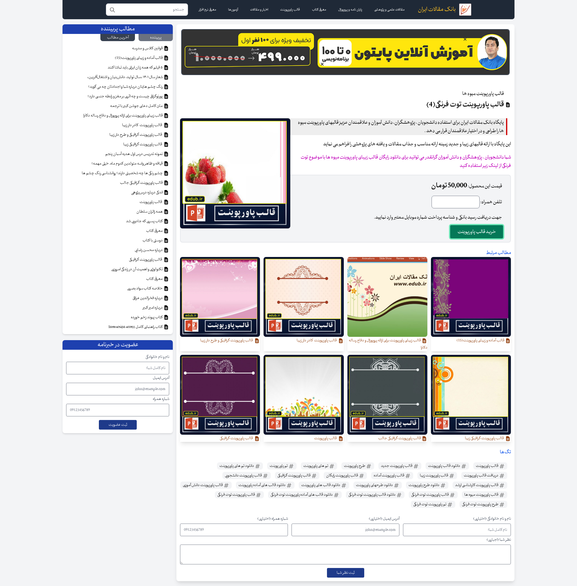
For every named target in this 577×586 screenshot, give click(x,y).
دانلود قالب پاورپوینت (444, 466)
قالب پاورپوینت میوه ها (481, 494)
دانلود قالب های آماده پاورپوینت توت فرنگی (301, 494)
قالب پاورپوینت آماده (389, 475)
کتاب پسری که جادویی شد (144, 221)
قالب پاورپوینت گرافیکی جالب (141, 183)
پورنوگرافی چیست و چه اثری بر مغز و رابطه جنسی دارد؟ (125, 96)
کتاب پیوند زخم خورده (147, 317)
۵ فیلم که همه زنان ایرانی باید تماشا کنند (135, 67)
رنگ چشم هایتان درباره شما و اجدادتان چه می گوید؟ (125, 86)
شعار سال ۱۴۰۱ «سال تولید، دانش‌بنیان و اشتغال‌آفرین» (125, 77)
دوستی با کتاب (152, 240)
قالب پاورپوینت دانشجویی (243, 475)
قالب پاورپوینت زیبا (434, 475)
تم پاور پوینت (279, 466)
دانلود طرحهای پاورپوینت (374, 485)
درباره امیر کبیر (153, 307)
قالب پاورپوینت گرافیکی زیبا (143, 144)
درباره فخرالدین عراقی (148, 298)
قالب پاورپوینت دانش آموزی (203, 485)
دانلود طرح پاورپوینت (424, 485)
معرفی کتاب (154, 231)
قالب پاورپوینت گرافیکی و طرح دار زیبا (136, 134)
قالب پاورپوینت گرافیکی (294, 475)
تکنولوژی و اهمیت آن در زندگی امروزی (137, 269)
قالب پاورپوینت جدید (397, 466)
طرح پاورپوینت (355, 466)
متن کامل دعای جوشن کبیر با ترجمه (136, 106)
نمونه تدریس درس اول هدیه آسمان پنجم (134, 154)
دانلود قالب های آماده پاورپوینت (262, 485)
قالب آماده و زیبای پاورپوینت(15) (139, 58)
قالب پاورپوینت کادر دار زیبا (142, 125)
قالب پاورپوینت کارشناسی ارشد (477, 485)
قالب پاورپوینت (487, 466)
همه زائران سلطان (149, 211)
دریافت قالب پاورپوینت (481, 475)
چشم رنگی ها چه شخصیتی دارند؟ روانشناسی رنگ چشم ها (122, 173)
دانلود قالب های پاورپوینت (321, 485)
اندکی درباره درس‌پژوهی (147, 192)
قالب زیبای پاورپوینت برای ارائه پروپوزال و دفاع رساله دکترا (123, 115)
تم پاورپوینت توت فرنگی (430, 504)
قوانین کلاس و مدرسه (147, 48)
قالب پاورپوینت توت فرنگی (430, 494)
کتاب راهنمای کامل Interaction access (135, 327)
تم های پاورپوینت (316, 466)
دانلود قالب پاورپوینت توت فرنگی (372, 494)
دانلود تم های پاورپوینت (237, 466)
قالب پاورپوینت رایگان (342, 475)
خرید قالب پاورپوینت (476, 231)
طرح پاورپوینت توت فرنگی (480, 504)
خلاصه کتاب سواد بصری (145, 288)
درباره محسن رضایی (149, 250)
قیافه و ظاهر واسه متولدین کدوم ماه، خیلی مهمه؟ (127, 163)
